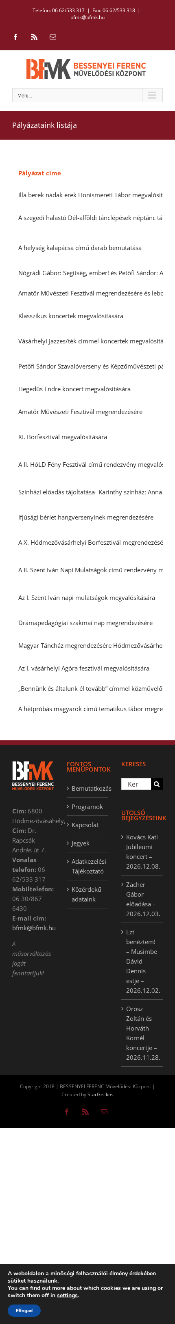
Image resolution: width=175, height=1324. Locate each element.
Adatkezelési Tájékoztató (88, 866)
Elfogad (24, 1310)
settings (67, 1295)
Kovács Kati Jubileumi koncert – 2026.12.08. (142, 851)
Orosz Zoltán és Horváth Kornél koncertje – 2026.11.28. (142, 1033)
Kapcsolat (85, 825)
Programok (87, 806)
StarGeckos (101, 1094)
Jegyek (81, 843)
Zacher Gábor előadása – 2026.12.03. (142, 899)
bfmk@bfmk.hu (87, 17)
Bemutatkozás (88, 788)
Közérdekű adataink (86, 894)
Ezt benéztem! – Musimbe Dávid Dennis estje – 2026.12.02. (142, 961)
